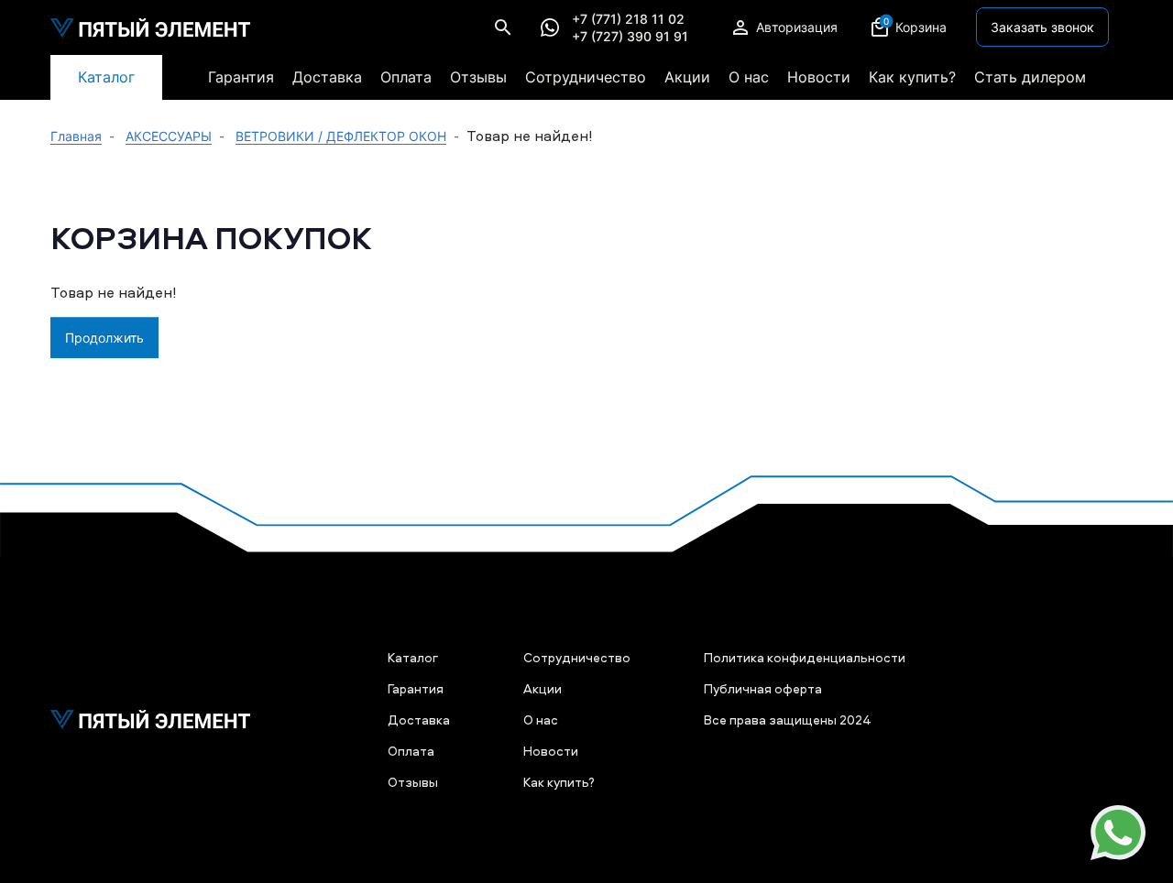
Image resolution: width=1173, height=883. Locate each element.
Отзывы (478, 77)
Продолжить (104, 337)
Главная (76, 136)
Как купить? (912, 77)
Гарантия (241, 77)
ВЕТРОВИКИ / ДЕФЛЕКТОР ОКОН (341, 136)
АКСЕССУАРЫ (169, 136)
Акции (687, 77)
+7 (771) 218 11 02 (628, 19)
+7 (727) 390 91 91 (630, 36)
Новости (818, 77)
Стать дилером (1030, 77)
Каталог (106, 77)
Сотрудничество (585, 77)
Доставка (327, 77)
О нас (749, 77)
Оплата (406, 77)
